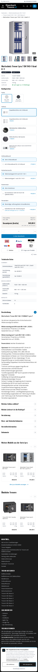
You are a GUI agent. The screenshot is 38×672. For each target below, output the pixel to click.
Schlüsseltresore (6, 581)
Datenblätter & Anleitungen (9, 554)
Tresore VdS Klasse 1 (7, 596)
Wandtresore (5, 579)
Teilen (35, 254)
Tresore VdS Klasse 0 (7, 593)
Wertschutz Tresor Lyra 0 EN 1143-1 (9, 468)
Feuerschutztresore (7, 588)
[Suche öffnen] (23, 6)
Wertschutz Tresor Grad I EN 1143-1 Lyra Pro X (26, 468)
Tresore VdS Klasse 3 (7, 601)
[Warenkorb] (35, 6)
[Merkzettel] (30, 6)
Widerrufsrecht (5, 561)
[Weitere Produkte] (35, 446)
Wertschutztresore (6, 591)
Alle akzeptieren (27, 664)
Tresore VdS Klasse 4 (7, 603)
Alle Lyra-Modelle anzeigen (18, 484)
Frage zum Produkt (29, 250)
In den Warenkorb (19, 236)
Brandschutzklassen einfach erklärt (11, 545)
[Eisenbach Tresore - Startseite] (11, 6)
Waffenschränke (6, 574)
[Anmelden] (27, 6)
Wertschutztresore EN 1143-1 (17, 13)
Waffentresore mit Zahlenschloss (10, 576)
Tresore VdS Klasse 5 (7, 606)
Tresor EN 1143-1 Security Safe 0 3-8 (9, 517)
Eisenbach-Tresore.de (7, 564)
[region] (19, 465)
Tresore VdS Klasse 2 (7, 598)
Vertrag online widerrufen (8, 556)
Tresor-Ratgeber (6, 547)
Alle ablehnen (10, 664)
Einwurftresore (5, 583)
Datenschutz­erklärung (11, 659)
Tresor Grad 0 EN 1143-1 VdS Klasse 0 (14, 15)
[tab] (4, 59)
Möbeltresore (5, 586)
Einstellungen (19, 668)
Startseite (4, 13)
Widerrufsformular (6, 559)
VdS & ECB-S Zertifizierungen (9, 542)
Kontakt (3, 566)
